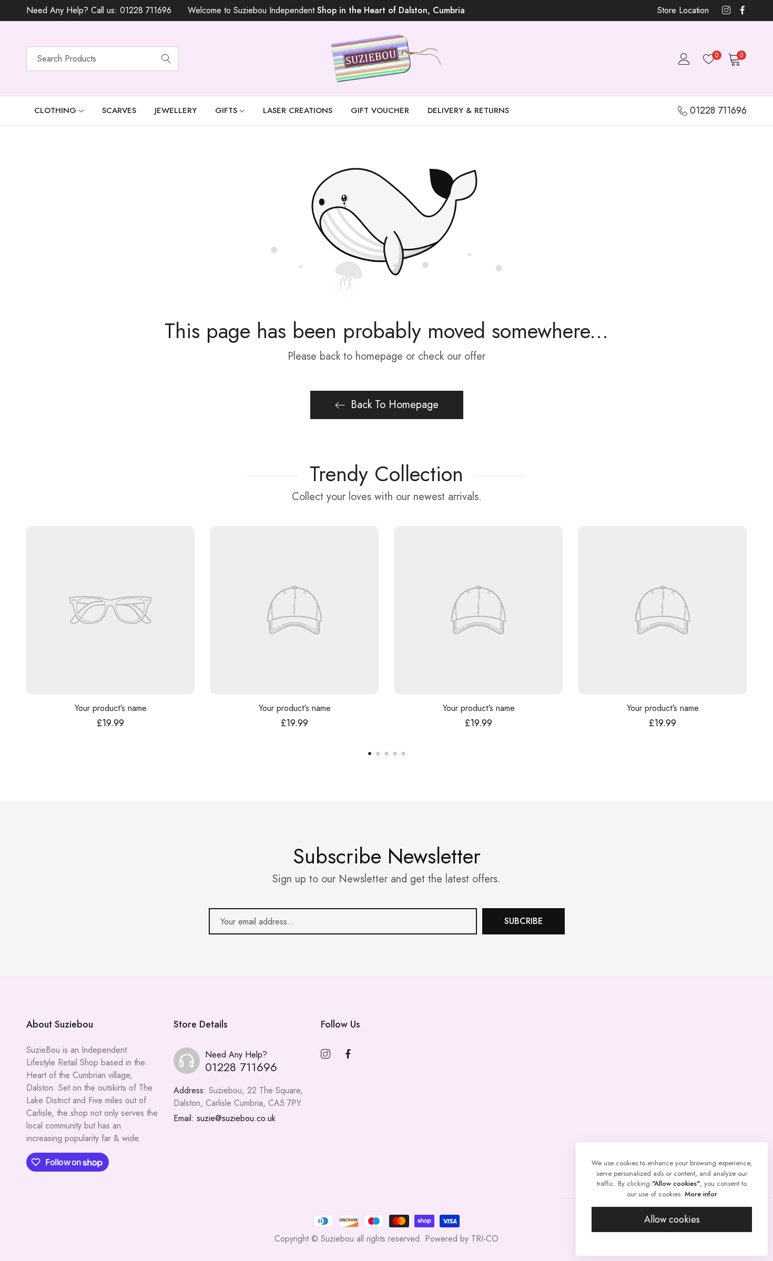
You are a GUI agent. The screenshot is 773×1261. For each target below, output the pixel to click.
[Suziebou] (386, 59)
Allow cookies (672, 1219)
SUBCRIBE (523, 921)
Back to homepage (395, 404)
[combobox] (102, 58)
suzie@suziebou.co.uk (225, 1118)
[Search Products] (166, 58)
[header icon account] (684, 59)
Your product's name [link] (111, 708)
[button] (369, 753)
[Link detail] (726, 10)
